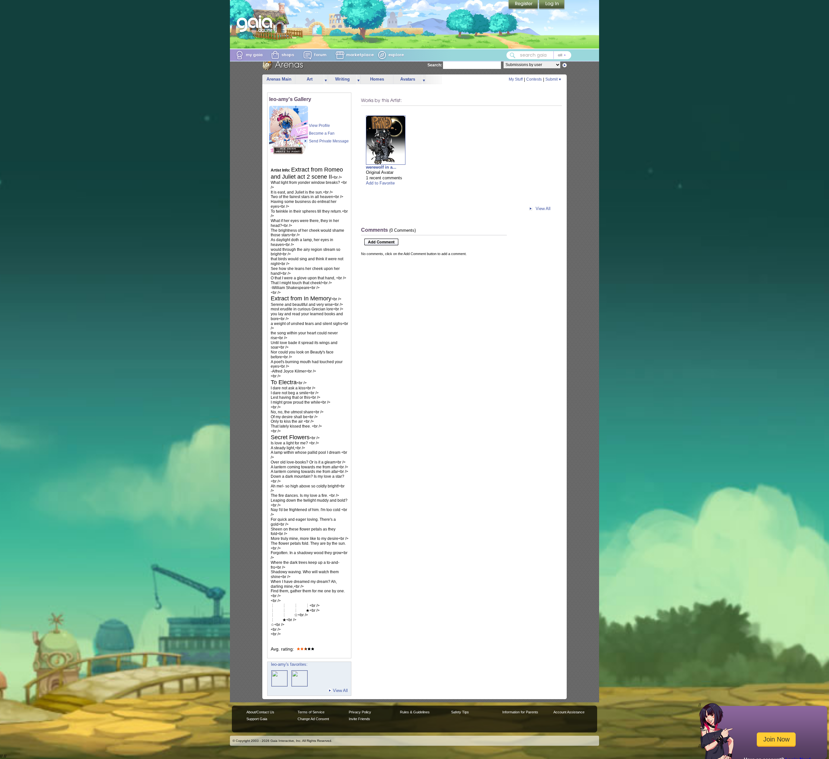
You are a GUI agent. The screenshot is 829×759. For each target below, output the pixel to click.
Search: (434, 65)
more (326, 79)
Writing (342, 79)
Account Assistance (569, 712)
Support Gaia (256, 719)
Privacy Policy (360, 712)
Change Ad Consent (313, 719)
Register (523, 5)
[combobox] (538, 55)
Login (552, 5)
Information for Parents (520, 712)
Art (309, 79)
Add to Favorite (380, 183)
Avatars (407, 79)
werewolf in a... (381, 167)
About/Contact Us (260, 712)
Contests (534, 79)
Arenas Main (279, 79)
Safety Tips (460, 712)
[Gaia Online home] (256, 23)
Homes (377, 79)
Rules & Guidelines (415, 712)
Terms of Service (311, 712)
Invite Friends (359, 719)
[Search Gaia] (512, 55)
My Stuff (516, 79)
